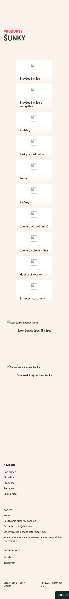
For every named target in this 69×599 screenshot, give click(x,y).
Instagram (9, 563)
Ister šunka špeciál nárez (34, 330)
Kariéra (8, 510)
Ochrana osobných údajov (18, 526)
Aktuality (9, 477)
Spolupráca (10, 494)
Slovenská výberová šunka (34, 375)
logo (7, 6)
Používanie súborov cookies (20, 521)
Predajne (9, 488)
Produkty (9, 483)
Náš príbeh (10, 472)
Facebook (9, 557)
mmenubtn (61, 5)
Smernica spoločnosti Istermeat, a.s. (25, 532)
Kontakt (8, 515)
